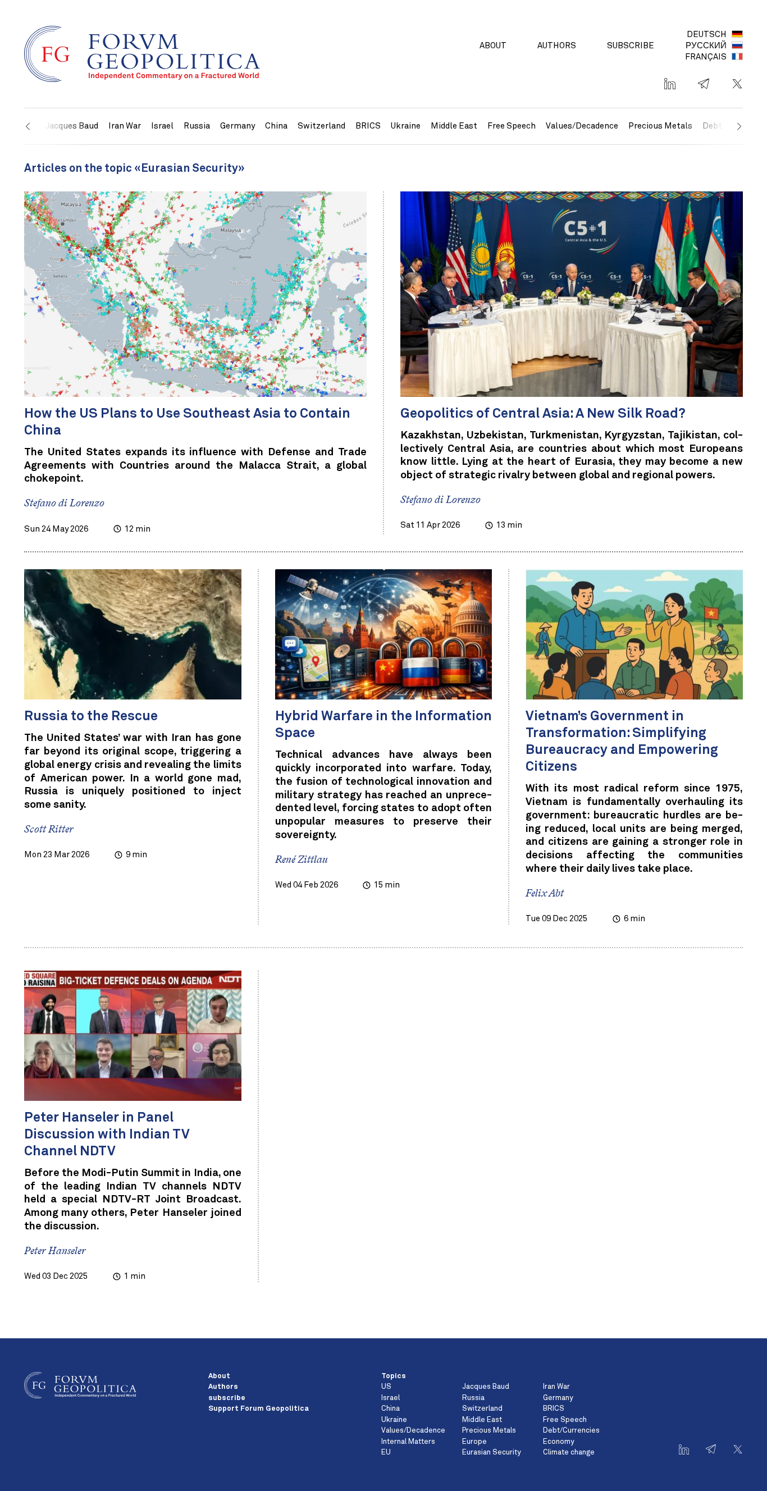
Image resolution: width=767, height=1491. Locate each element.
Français (706, 57)
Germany (237, 126)
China (276, 126)
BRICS (368, 126)
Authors (556, 46)
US (386, 1387)
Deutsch (707, 34)
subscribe (630, 46)
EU (386, 1452)
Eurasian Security (491, 1452)
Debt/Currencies (571, 1430)
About (493, 46)
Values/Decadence (582, 126)
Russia (197, 126)
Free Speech (511, 126)
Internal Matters (408, 1442)
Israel (162, 126)
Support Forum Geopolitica (258, 1408)
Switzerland (321, 126)
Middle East (454, 126)
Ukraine (406, 126)
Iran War (124, 126)
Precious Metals (660, 126)
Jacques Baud (485, 1387)
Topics (393, 1376)
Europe (474, 1442)
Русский (706, 46)
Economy (558, 1442)
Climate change (569, 1452)
